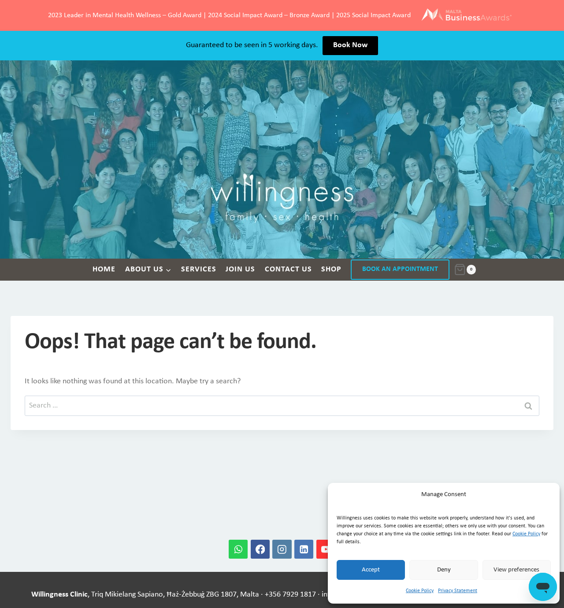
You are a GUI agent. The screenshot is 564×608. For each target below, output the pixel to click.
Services (198, 269)
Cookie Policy (526, 534)
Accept (371, 570)
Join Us (240, 269)
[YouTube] (325, 549)
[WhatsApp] (238, 549)
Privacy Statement (457, 590)
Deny (444, 570)
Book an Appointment (400, 269)
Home (104, 269)
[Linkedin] (303, 549)
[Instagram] (281, 549)
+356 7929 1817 (290, 594)
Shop (331, 269)
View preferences (516, 570)
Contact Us (288, 269)
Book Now (350, 45)
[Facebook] (260, 549)
